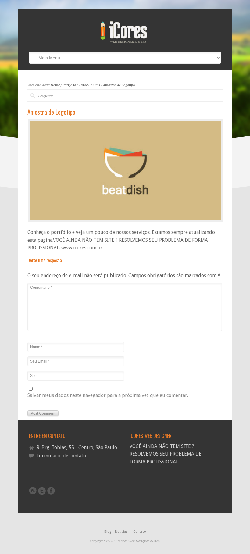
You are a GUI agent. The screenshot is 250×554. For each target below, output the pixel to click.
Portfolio (69, 85)
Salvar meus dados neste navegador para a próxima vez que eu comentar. (107, 395)
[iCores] (124, 41)
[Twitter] (42, 491)
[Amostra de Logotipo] (125, 170)
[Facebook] (51, 491)
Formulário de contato (61, 456)
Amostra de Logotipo (119, 85)
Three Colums (89, 85)
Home (55, 85)
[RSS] (33, 490)
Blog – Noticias (116, 532)
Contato (139, 532)
